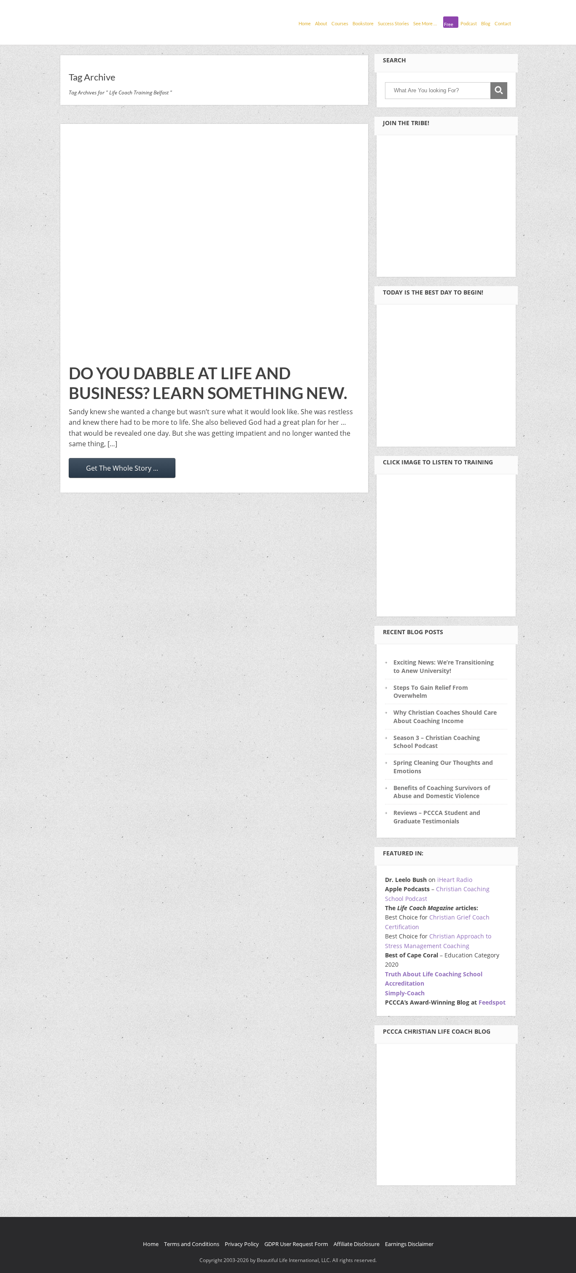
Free (448, 24)
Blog (485, 23)
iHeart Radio (454, 880)
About (321, 23)
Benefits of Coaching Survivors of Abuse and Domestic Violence (441, 792)
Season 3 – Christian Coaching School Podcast (436, 742)
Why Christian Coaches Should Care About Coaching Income (445, 716)
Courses (339, 23)
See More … (425, 23)
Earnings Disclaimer (409, 1244)
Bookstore (363, 23)
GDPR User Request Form (296, 1244)
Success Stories (393, 23)
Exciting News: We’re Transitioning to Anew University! (443, 666)
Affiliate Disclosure (357, 1244)
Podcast (468, 23)
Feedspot (492, 1002)
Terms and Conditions (191, 1244)
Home (305, 23)
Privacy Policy (242, 1244)
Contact (503, 23)
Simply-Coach (405, 993)
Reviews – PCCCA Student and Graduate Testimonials (436, 817)
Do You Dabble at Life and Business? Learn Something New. (208, 383)
